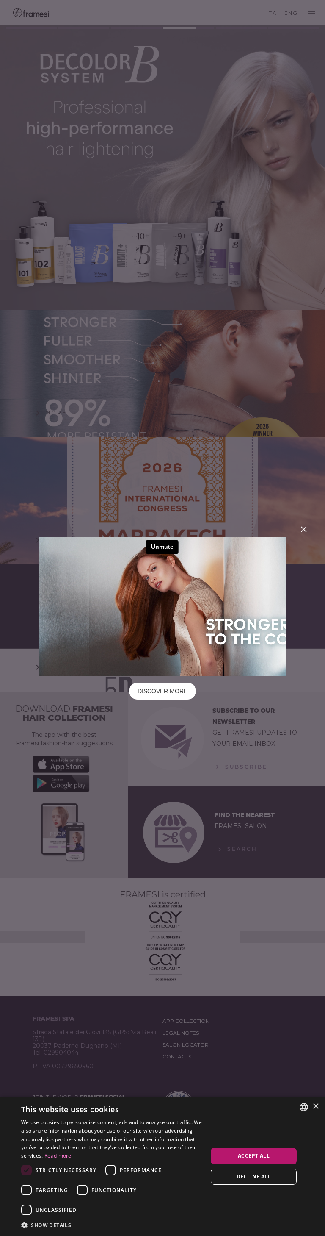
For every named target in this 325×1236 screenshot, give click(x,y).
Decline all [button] (254, 1176)
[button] (111, 1225)
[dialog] (162, 1166)
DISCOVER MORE (162, 691)
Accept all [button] (254, 1155)
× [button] (315, 1106)
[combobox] (304, 1107)
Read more (58, 1155)
